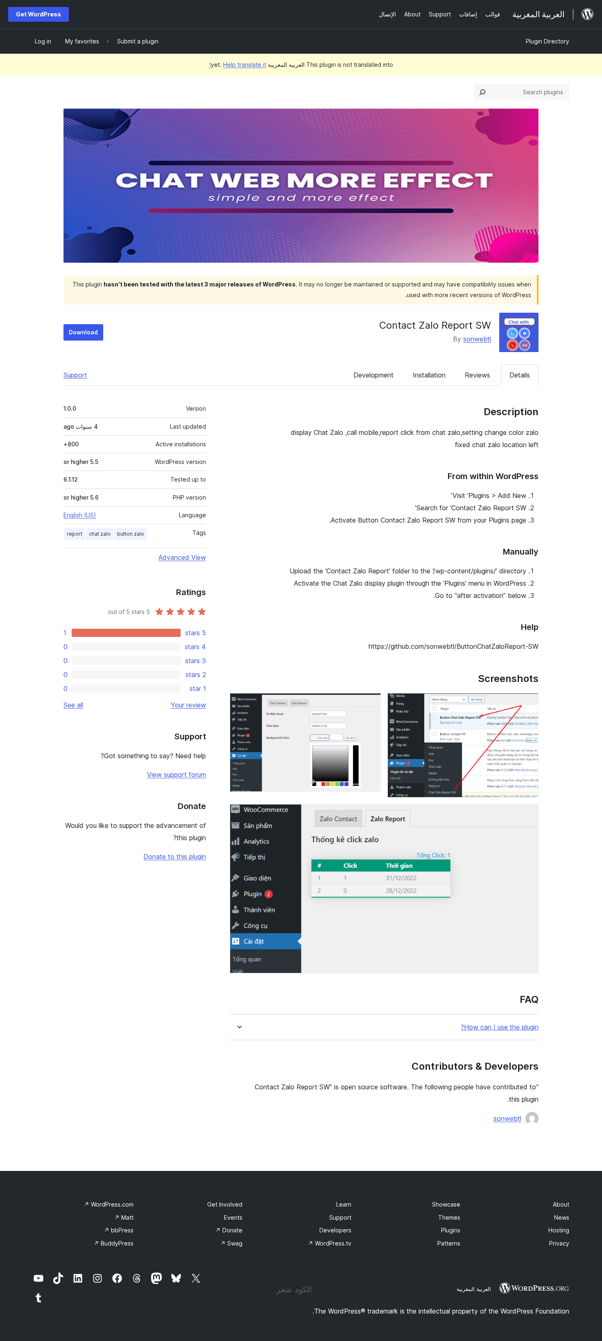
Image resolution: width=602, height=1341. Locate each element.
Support (75, 375)
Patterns (448, 1243)
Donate (228, 1230)
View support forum (176, 775)
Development (373, 375)
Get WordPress (38, 14)
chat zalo (100, 534)
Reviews (477, 375)
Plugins (450, 1230)
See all (73, 705)
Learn (343, 1204)
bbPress (119, 1230)
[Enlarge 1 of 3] (527, 704)
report (74, 534)
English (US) (79, 514)
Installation (429, 375)
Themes (449, 1217)
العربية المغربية (474, 1289)
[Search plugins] (482, 92)
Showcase (446, 1204)
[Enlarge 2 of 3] (370, 704)
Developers (335, 1230)
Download (83, 332)
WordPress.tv (329, 1243)
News (561, 1217)
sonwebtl (477, 339)
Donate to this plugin (174, 856)
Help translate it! (237, 64)
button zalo (130, 534)
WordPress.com (109, 1204)
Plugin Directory (547, 41)
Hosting (558, 1230)
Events (233, 1217)
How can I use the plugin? (500, 1027)
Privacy (559, 1243)
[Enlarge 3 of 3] (527, 815)
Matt (124, 1217)
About (561, 1204)
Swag (231, 1243)
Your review (188, 705)
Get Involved (224, 1204)
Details (519, 375)
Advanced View (182, 557)
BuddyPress (114, 1243)
